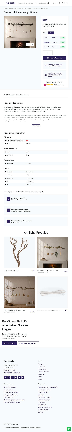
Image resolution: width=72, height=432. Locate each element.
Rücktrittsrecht (8, 397)
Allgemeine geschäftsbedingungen (14, 400)
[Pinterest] (15, 377)
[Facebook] (5, 377)
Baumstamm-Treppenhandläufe (47, 387)
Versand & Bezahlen (10, 387)
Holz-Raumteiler (43, 392)
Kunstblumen (42, 405)
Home (5, 8)
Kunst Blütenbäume (44, 390)
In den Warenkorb (56, 58)
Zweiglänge (46, 30)
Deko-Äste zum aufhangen (25, 8)
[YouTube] (19, 377)
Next (32, 44)
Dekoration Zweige (13, 8)
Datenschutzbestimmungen (12, 402)
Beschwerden (8, 390)
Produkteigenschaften (22, 95)
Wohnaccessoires (43, 410)
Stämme (40, 395)
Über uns (41, 364)
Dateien (40, 379)
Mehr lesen (36, 126)
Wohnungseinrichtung (45, 407)
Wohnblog (41, 367)
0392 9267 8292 (9, 370)
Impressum (41, 374)
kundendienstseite (18, 334)
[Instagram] (8, 377)
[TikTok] (23, 377)
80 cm (45, 33)
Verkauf (40, 412)
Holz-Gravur (42, 402)
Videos (40, 377)
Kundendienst (42, 369)
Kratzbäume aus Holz (44, 397)
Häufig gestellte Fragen (11, 395)
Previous (28, 44)
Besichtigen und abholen (11, 392)
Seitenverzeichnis (43, 372)
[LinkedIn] (12, 377)
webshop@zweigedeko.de (28, 343)
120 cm (51, 33)
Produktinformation (9, 95)
